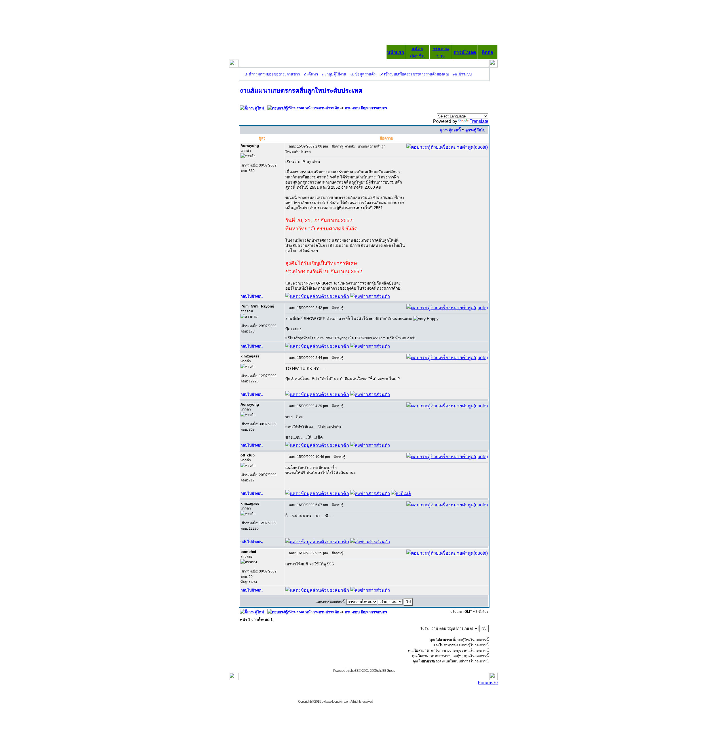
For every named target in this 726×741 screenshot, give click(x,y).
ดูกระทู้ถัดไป (475, 130)
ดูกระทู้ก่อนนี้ (450, 130)
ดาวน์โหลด (464, 52)
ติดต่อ (487, 52)
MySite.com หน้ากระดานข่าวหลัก (311, 108)
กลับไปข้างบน (251, 296)
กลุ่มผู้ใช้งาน (336, 74)
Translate (479, 121)
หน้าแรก (395, 52)
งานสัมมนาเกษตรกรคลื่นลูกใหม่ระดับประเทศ (301, 90)
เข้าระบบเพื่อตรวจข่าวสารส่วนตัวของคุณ (416, 74)
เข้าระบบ (464, 74)
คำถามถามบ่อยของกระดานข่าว (274, 74)
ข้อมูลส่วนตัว (365, 74)
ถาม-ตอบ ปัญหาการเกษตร (366, 108)
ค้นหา (313, 74)
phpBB (353, 671)
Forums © (488, 682)
